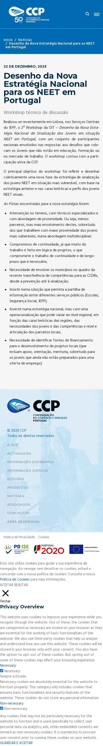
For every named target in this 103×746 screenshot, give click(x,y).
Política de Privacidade (19, 537)
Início (8, 40)
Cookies (43, 537)
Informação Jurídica (27, 470)
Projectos (18, 487)
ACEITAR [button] (6, 585)
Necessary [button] (8, 666)
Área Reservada (23, 521)
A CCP (12, 445)
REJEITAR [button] (21, 585)
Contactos (18, 513)
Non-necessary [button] (11, 703)
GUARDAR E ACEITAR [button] (16, 743)
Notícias (25, 40)
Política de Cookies (15, 579)
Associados (18, 504)
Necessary (12, 671)
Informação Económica (30, 462)
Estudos (15, 479)
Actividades (19, 453)
